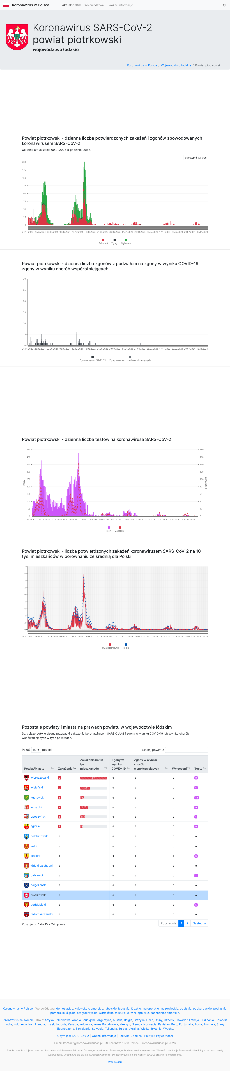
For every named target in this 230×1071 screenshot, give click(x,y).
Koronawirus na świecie (18, 1020)
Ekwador (181, 1020)
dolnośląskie (64, 1008)
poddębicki (38, 904)
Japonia (61, 1024)
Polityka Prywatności (158, 1036)
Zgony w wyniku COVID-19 (119, 764)
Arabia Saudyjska (84, 1020)
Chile (149, 1020)
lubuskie (123, 1008)
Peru (174, 1024)
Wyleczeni (179, 768)
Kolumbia (86, 1024)
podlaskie (219, 1008)
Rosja (198, 1024)
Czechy (169, 1020)
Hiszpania (207, 1020)
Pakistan (164, 1024)
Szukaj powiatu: (153, 750)
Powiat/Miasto (34, 768)
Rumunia (209, 1024)
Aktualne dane (72, 5)
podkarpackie (202, 1008)
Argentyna (104, 1020)
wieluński (37, 787)
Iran (30, 1024)
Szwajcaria (83, 1028)
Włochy (168, 1028)
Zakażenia (65, 768)
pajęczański (39, 885)
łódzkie (136, 1008)
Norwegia (150, 1024)
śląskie (70, 1013)
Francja (194, 1020)
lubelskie (111, 1008)
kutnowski (37, 797)
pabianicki (37, 875)
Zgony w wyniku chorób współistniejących (146, 764)
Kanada (73, 1024)
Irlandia (40, 1024)
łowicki (35, 855)
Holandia (221, 1020)
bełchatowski (40, 836)
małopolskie (150, 1008)
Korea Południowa (106, 1024)
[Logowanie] (224, 5)
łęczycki (36, 807)
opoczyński (38, 816)
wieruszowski (40, 777)
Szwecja (97, 1028)
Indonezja (20, 1024)
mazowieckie (169, 1008)
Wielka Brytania (151, 1028)
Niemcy (137, 1024)
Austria (117, 1020)
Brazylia (139, 1020)
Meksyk (125, 1024)
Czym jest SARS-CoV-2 (73, 1036)
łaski (34, 846)
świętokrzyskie (87, 1013)
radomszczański (42, 914)
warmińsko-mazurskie (114, 1013)
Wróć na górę (115, 1062)
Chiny (158, 1020)
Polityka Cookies (130, 1036)
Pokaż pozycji (37, 749)
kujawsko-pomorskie (89, 1008)
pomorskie (57, 1013)
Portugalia (186, 1024)
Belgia (128, 1020)
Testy (198, 768)
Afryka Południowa (57, 1020)
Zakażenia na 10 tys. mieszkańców (91, 764)
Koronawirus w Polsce (30, 5)
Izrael (50, 1024)
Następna (199, 923)
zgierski (36, 826)
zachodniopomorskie (165, 1013)
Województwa (94, 5)
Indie (9, 1024)
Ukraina (133, 1028)
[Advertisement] (115, 100)
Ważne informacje (121, 5)
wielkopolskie (139, 1013)
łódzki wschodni (42, 865)
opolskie (185, 1008)
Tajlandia (111, 1028)
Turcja (123, 1028)
